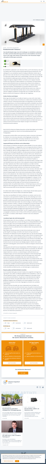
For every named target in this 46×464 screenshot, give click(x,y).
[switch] (4, 323)
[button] (17, 461)
